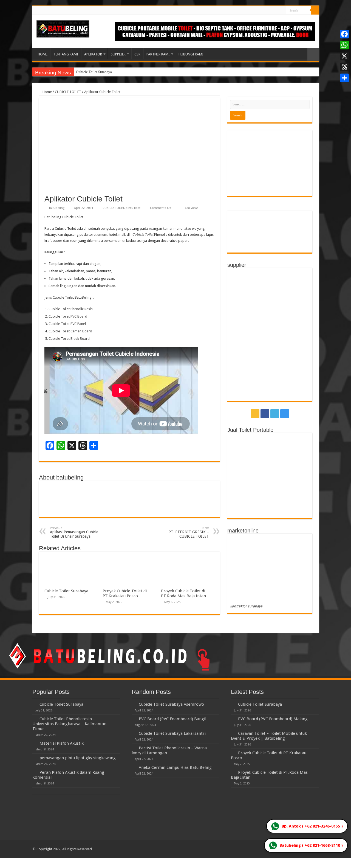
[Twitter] (277, 10)
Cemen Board (81, 331)
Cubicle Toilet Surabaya (94, 72)
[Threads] (344, 66)
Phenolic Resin (81, 309)
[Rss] (266, 10)
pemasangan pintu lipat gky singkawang (77, 757)
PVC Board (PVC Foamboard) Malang (273, 718)
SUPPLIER (118, 54)
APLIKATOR (93, 54)
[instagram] (282, 10)
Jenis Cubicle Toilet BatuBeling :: (69, 297)
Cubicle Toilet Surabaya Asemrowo (171, 704)
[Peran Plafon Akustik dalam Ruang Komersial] (34, 772)
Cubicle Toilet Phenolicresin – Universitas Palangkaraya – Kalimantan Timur (69, 723)
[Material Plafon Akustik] (34, 743)
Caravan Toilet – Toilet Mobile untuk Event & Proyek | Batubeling (269, 736)
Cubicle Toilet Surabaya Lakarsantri (172, 733)
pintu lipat (133, 208)
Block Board (80, 339)
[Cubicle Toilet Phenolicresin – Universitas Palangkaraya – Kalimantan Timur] (34, 718)
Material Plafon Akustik (61, 743)
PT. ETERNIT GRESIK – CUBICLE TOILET (188, 532)
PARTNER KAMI (158, 54)
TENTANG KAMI (65, 54)
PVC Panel (78, 324)
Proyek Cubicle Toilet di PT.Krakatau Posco (125, 593)
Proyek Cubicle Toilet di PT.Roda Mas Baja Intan (183, 593)
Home (47, 92)
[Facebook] (272, 10)
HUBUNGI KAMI (191, 54)
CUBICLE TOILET (68, 92)
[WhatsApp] (344, 45)
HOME (42, 54)
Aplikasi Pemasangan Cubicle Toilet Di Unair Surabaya (74, 532)
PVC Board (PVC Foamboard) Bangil (172, 718)
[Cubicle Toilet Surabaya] (34, 704)
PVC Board (78, 316)
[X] (344, 56)
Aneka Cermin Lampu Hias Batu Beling (175, 767)
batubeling (56, 208)
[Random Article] (313, 54)
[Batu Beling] (62, 29)
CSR (137, 54)
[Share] (344, 77)
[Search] (315, 10)
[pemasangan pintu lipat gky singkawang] (34, 757)
